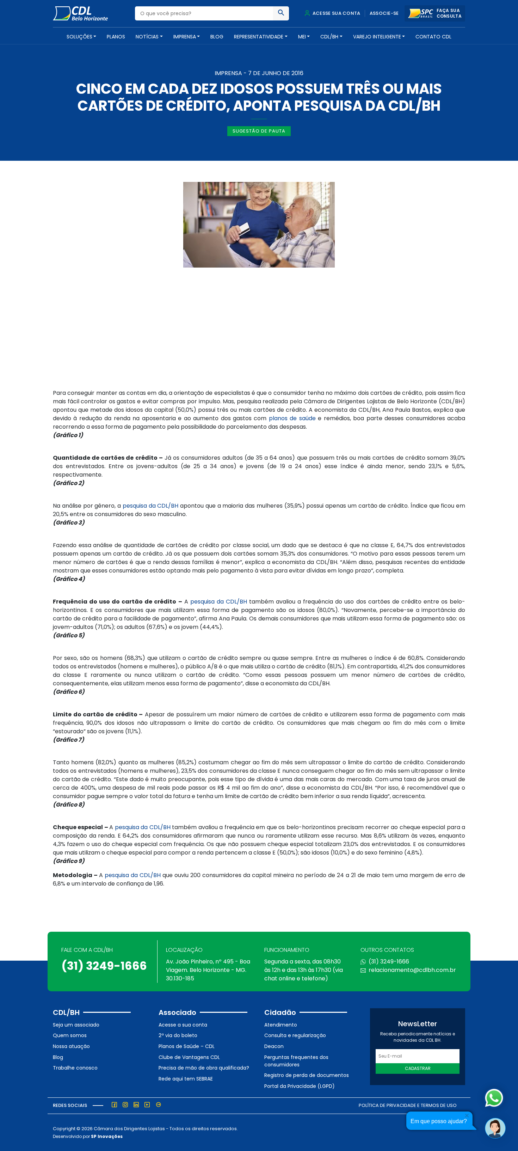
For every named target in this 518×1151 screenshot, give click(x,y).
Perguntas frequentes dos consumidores (296, 1061)
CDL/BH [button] (329, 36)
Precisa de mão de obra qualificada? (204, 1067)
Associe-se (384, 13)
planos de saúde (292, 418)
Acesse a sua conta (183, 1024)
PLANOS (116, 36)
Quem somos (70, 1035)
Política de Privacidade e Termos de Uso (408, 1105)
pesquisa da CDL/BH (151, 506)
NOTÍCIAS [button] (147, 36)
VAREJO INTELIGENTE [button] (377, 36)
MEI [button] (302, 36)
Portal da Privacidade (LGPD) (299, 1086)
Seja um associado (76, 1024)
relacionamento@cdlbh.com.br (412, 970)
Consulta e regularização (295, 1035)
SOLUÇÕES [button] (79, 36)
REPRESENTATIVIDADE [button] (258, 36)
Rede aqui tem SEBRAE (186, 1078)
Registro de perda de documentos (306, 1075)
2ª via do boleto (178, 1035)
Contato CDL (433, 36)
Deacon (274, 1046)
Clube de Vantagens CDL (189, 1057)
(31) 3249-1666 (104, 966)
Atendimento (280, 1024)
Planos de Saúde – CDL (187, 1046)
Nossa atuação (71, 1046)
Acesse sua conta (336, 13)
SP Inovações (107, 1136)
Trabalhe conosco (75, 1067)
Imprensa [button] (184, 36)
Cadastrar (418, 1068)
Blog (216, 36)
